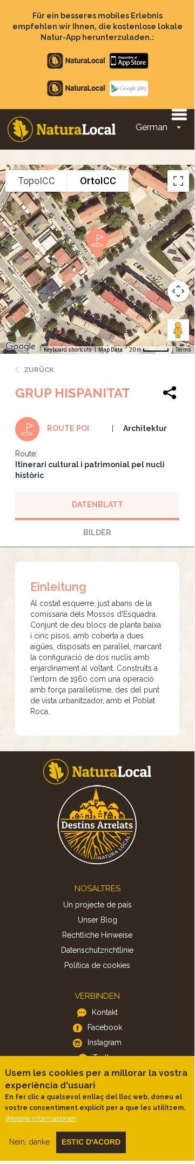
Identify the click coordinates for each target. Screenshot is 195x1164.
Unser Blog (97, 920)
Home (62, 129)
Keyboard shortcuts (68, 350)
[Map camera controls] (178, 291)
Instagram (105, 1042)
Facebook (105, 1027)
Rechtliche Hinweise (97, 935)
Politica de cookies (97, 965)
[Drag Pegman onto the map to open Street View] (178, 330)
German (151, 127)
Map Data (110, 350)
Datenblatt (97, 504)
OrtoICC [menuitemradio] (98, 180)
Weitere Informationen (41, 1118)
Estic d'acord (91, 1142)
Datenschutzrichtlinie (97, 950)
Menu (179, 114)
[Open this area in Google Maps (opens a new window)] (20, 347)
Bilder (97, 532)
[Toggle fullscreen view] (178, 181)
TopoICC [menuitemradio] (36, 180)
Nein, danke (29, 1142)
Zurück (39, 370)
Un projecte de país (97, 904)
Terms (183, 350)
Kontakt (105, 1012)
